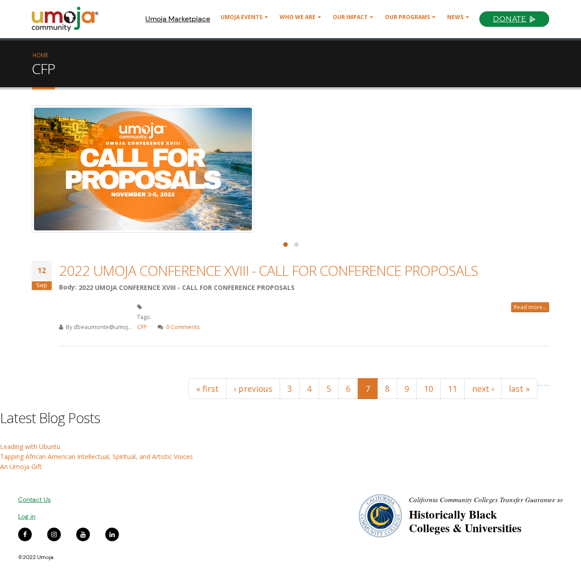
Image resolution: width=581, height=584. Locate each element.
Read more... (530, 307)
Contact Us (34, 499)
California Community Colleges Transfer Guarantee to (486, 499)
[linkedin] (112, 534)
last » (519, 388)
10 (428, 388)
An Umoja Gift (21, 466)
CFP (142, 327)
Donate (510, 19)
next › (483, 388)
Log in (26, 516)
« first (207, 388)
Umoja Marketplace (177, 19)
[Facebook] (25, 534)
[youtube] (83, 534)
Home (40, 55)
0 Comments (183, 327)
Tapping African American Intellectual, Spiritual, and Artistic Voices (96, 456)
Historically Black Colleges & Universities (465, 521)
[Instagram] (54, 534)
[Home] (69, 19)
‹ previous (253, 388)
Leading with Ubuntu (30, 446)
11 (452, 388)
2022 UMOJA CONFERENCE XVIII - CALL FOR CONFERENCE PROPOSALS (268, 270)
